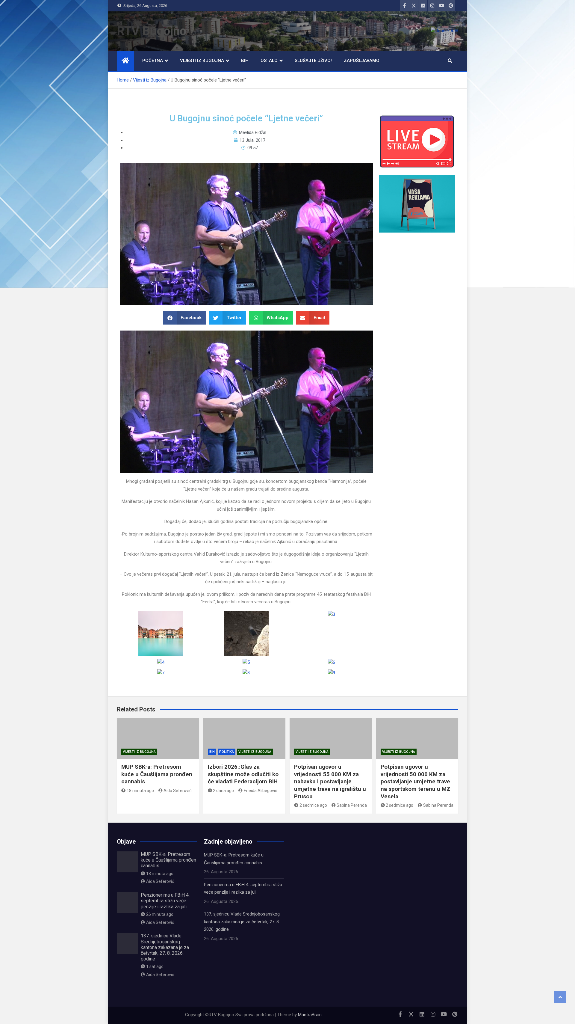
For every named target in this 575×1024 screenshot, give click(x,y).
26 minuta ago (159, 914)
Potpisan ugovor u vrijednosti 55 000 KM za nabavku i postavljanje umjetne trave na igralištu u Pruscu (330, 781)
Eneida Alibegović (260, 790)
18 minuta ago (140, 790)
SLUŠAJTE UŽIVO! (313, 60)
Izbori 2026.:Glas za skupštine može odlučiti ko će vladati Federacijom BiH (243, 774)
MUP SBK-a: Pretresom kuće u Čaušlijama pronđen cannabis (156, 774)
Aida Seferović (177, 790)
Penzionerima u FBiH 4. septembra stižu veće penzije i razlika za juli (165, 900)
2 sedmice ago (313, 805)
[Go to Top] (560, 997)
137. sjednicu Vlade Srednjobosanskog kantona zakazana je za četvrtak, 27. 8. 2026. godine (165, 947)
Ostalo (269, 60)
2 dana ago (223, 790)
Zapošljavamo (361, 60)
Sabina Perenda (352, 805)
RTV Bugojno (151, 31)
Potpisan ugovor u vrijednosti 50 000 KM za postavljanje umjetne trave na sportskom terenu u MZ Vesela (415, 781)
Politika (226, 752)
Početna (152, 60)
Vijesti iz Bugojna (202, 60)
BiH (245, 60)
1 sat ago (155, 966)
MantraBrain (310, 1014)
